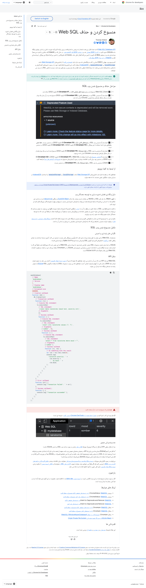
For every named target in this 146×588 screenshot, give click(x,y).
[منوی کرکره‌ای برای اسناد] (110, 2)
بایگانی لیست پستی (47, 464)
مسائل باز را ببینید (139, 569)
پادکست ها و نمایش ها (90, 575)
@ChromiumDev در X (41, 566)
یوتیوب (46, 569)
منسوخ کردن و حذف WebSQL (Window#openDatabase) (80, 515)
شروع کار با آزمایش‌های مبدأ (52, 159)
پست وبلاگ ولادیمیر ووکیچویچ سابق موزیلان (79, 461)
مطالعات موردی (102, 2)
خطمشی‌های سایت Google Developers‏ (99, 550)
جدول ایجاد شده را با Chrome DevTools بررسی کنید (79, 415)
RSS (46, 575)
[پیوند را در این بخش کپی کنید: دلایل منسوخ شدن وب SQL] (89, 227)
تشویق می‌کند (68, 62)
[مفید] (35, 26)
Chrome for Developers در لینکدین (37, 572)
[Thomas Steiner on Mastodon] (100, 43)
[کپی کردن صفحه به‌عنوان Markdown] (50, 32)
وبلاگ (92, 2)
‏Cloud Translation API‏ (84, 19)
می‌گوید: (105, 241)
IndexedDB (84, 65)
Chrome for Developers (108, 26)
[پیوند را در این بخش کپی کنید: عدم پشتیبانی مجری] (99, 442)
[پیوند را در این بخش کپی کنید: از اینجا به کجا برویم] (96, 169)
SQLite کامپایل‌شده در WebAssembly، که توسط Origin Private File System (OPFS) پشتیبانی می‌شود (62, 185)
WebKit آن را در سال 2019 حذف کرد (100, 58)
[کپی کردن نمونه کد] (113, 272)
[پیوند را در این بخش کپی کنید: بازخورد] (107, 473)
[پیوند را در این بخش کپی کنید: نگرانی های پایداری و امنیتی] (93, 233)
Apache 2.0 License (37, 547)
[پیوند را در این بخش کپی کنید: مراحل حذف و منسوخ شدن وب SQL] (80, 86)
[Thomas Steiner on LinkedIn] (103, 43)
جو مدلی (103, 530)
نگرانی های (79, 447)
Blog (142, 8)
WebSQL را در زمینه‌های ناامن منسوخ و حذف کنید (88, 511)
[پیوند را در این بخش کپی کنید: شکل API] (106, 256)
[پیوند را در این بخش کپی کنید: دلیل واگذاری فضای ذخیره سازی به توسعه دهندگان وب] (73, 194)
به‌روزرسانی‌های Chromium (88, 566)
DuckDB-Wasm (63, 199)
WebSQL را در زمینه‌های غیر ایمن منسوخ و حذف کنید (85, 497)
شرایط (142, 584)
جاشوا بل (89, 530)
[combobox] (43, 2)
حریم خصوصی (134, 584)
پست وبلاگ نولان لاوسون (108, 467)
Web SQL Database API (106, 49)
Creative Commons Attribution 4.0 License (72, 547)
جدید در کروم (84, 2)
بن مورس (96, 530)
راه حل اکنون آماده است (76, 79)
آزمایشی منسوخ (96, 157)
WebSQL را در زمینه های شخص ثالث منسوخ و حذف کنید (84, 493)
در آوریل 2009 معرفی (93, 52)
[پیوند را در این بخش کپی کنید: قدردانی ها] (104, 524)
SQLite (43, 76)
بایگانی (94, 572)
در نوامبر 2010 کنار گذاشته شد (73, 52)
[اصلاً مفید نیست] (32, 26)
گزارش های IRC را (65, 464)
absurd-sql (48, 199)
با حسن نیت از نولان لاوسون (59, 261)
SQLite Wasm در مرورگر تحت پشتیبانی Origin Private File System (89, 518)
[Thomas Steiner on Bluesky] (97, 43)
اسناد (114, 2)
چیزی (77, 209)
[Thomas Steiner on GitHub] (106, 43)
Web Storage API (48, 62)
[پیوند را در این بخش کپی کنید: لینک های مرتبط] (99, 487)
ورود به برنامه (6, 2)
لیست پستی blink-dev (73, 479)
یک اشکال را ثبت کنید (138, 566)
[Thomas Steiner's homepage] (95, 43)
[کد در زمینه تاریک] (110, 272)
